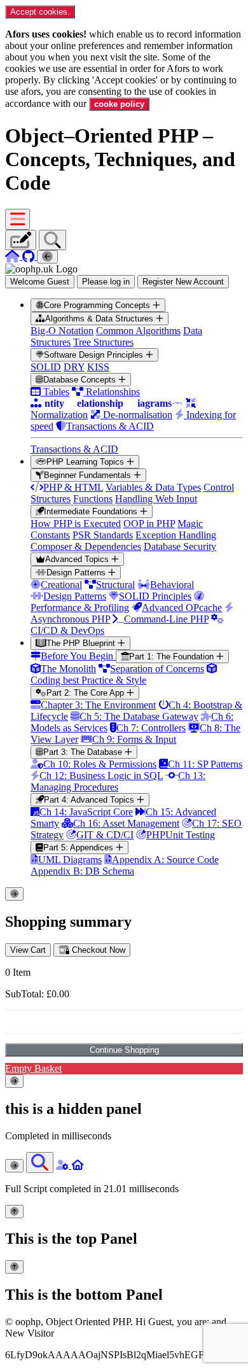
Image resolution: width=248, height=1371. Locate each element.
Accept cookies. (40, 12)
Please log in (106, 281)
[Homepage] (13, 256)
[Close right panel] (14, 1165)
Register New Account (183, 281)
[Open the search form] (39, 1162)
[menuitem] (137, 377)
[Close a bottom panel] (14, 1267)
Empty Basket (33, 1068)
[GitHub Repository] (29, 256)
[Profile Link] (63, 1165)
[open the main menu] (17, 219)
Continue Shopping (124, 1050)
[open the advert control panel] (20, 240)
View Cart (28, 950)
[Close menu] (47, 257)
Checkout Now (97, 950)
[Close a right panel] (14, 1081)
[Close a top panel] (14, 1211)
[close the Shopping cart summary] (14, 894)
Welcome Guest (39, 281)
